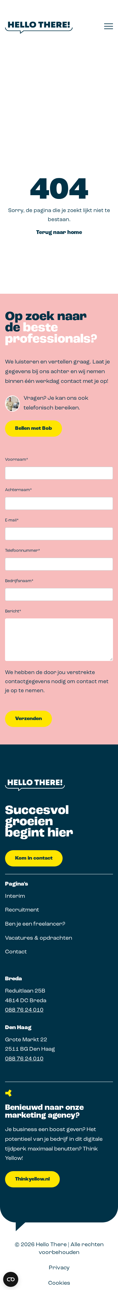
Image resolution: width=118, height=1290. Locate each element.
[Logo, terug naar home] (39, 28)
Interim (15, 896)
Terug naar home (59, 232)
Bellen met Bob (33, 428)
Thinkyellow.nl (32, 1179)
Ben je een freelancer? (35, 924)
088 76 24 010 (24, 1010)
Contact (16, 952)
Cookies (59, 1283)
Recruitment (22, 910)
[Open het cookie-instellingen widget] (10, 1279)
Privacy (59, 1268)
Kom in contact (34, 858)
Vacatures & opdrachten (38, 938)
